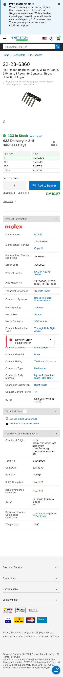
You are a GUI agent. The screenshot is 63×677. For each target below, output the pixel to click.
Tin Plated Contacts (45, 361)
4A (35, 391)
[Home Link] (26, 38)
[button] (5, 38)
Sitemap (55, 636)
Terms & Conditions (13, 636)
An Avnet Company (13, 654)
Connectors (19, 54)
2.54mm (38, 307)
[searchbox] (29, 46)
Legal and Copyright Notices (39, 632)
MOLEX (38, 234)
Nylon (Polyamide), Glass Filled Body (44, 376)
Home (6, 54)
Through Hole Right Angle (44, 329)
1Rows (37, 314)
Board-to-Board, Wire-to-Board (43, 299)
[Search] (57, 46)
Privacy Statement (12, 632)
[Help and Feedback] (56, 670)
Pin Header (40, 368)
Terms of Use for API (37, 636)
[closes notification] (59, 4)
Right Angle (40, 384)
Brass (37, 354)
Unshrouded (41, 347)
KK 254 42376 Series (42, 273)
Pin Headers (35, 54)
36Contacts (40, 321)
